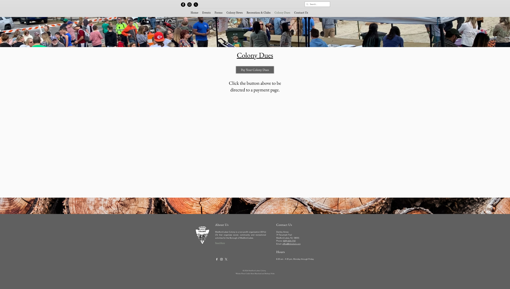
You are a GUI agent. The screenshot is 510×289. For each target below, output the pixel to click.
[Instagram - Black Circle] (189, 4)
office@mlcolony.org (291, 244)
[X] (196, 4)
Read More (220, 243)
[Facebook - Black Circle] (183, 4)
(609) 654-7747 (289, 241)
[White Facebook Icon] (216, 259)
